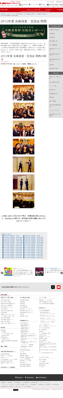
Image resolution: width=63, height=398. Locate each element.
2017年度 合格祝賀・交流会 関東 (13, 245)
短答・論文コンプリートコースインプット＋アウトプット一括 (47, 316)
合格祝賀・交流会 (41, 14)
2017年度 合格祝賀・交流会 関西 (34, 245)
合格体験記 (52, 33)
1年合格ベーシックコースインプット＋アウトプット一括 (47, 318)
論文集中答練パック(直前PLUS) (25, 328)
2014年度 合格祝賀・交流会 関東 (13, 251)
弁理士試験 (4, 9)
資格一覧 (3, 5)
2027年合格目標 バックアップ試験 (9, 359)
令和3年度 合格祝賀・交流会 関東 (13, 239)
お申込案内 (33, 384)
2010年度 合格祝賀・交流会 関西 (34, 257)
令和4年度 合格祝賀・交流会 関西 (34, 237)
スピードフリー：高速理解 (27, 344)
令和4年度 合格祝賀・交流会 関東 (13, 237)
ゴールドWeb (23, 348)
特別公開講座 (23, 353)
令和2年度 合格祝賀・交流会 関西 (34, 241)
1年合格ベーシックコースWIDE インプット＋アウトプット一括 (48, 321)
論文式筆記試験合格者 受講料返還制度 (10, 341)
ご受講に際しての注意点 (44, 384)
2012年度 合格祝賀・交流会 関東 (13, 254)
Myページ (59, 1)
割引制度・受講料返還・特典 (26, 357)
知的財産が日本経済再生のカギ (8, 303)
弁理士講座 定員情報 (44, 363)
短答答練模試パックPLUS (28, 333)
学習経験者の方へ (53, 93)
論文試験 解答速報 (5, 354)
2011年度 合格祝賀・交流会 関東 (13, 256)
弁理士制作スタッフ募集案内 (55, 114)
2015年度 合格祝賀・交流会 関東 (13, 249)
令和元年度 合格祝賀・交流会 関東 (13, 242)
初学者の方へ (49, 9)
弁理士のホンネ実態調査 (6, 305)
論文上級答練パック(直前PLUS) (25, 325)
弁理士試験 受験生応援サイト (55, 105)
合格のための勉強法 (5, 321)
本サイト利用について (23, 384)
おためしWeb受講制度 (25, 359)
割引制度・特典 (5, 339)
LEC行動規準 (25, 382)
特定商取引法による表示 (7, 386)
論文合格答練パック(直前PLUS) (25, 331)
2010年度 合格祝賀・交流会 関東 (13, 257)
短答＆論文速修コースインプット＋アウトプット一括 (47, 313)
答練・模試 (22, 362)
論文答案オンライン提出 (45, 342)
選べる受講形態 (53, 45)
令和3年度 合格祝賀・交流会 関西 (34, 239)
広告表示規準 (34, 382)
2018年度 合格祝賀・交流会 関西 (34, 244)
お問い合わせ (10, 5)
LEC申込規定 (55, 384)
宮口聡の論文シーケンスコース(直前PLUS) (29, 339)
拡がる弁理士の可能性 (6, 301)
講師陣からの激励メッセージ (7, 362)
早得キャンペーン (18, 268)
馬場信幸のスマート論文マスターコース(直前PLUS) (29, 342)
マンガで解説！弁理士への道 (7, 316)
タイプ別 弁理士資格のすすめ (46, 352)
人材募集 (9, 382)
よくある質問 (42, 361)
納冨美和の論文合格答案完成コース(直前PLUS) (29, 336)
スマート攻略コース (44, 324)
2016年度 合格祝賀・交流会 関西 (34, 247)
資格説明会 (30, 377)
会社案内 (3, 382)
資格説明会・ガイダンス (45, 336)
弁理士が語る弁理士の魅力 (7, 310)
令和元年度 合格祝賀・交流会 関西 (34, 242)
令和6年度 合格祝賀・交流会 (11, 235)
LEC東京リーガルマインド (7, 14)
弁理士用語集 (4, 312)
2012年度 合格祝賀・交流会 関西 (34, 254)
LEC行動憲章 (17, 382)
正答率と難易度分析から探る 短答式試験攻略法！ (47, 344)
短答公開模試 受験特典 (25, 366)
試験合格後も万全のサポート (55, 60)
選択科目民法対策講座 (25, 350)
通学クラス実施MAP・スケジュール (47, 326)
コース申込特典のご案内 (45, 333)
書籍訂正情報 (42, 365)
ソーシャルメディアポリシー (8, 384)
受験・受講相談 (19, 5)
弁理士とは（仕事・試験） (34, 9)
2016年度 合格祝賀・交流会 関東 (13, 247)
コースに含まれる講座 (44, 327)
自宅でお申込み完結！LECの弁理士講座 (48, 350)
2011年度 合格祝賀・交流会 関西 (34, 256)
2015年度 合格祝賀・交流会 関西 (34, 249)
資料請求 (43, 4)
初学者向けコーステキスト (55, 49)
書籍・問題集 (52, 101)
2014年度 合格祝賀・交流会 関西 (34, 251)
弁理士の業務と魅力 (5, 300)
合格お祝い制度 (42, 335)
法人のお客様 (50, 1)
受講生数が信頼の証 (54, 29)
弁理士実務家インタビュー (7, 307)
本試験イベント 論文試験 (6, 355)
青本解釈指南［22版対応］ (27, 346)
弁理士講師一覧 (53, 41)
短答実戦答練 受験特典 (25, 364)
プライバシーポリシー (45, 382)
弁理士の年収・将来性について (8, 323)
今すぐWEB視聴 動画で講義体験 (46, 303)
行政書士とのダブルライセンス (8, 314)
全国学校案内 (24, 4)
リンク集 (41, 366)
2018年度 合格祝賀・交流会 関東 (13, 244)
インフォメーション (54, 110)
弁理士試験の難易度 (5, 317)
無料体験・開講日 (43, 338)
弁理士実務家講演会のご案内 (46, 301)
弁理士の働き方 (4, 308)
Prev (2, 273)
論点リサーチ (4, 357)
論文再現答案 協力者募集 (6, 361)
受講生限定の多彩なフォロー (55, 54)
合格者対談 (52, 37)
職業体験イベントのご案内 (45, 300)
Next (61, 273)
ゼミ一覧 (22, 351)
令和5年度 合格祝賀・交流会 (32, 235)
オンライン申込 (34, 4)
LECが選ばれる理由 (29, 14)
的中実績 (51, 64)
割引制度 (51, 97)
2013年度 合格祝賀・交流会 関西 (34, 252)
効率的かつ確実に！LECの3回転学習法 (47, 347)
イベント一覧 (52, 86)
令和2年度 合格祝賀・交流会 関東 (13, 241)
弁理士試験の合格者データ (7, 319)
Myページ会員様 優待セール (52, 268)
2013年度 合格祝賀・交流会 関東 (13, 252)
